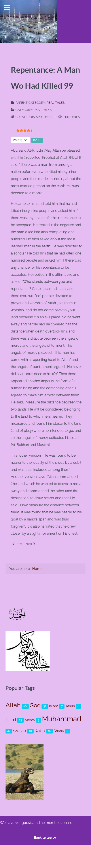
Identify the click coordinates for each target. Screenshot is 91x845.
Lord (11, 720)
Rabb (39, 730)
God (35, 705)
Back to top (43, 837)
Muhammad (61, 719)
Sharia (59, 731)
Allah (13, 705)
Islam (53, 706)
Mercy (30, 720)
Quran (19, 730)
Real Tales (56, 102)
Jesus (70, 706)
